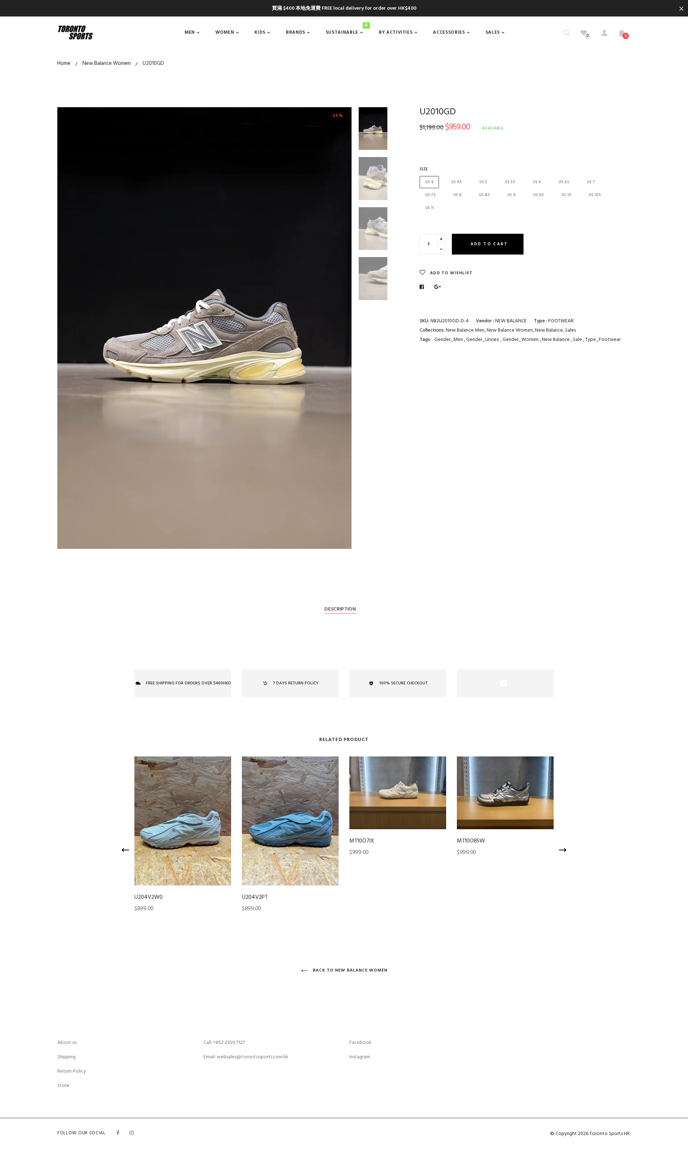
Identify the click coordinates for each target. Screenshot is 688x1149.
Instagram (359, 1057)
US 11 (429, 208)
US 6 (537, 182)
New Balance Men (465, 330)
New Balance (556, 339)
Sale (578, 339)
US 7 (590, 182)
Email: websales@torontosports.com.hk (246, 1057)
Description (340, 609)
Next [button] (341, 328)
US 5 (483, 182)
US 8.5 (484, 195)
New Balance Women (510, 330)
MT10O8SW (471, 840)
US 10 (566, 195)
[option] (204, 328)
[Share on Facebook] (424, 287)
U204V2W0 (148, 897)
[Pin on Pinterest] (438, 287)
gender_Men (448, 339)
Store (63, 1085)
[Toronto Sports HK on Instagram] (131, 1133)
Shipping (66, 1057)
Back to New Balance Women (349, 970)
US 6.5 (564, 182)
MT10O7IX (361, 840)
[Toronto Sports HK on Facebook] (117, 1133)
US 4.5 (456, 182)
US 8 (457, 195)
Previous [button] (68, 328)
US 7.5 (430, 195)
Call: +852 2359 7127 (224, 1042)
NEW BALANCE (511, 321)
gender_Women (521, 339)
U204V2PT (255, 897)
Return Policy (71, 1071)
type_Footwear (603, 339)
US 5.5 (510, 182)
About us (67, 1042)
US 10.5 (595, 195)
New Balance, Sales (555, 330)
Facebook (360, 1042)
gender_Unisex (483, 339)
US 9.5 (538, 195)
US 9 (511, 195)
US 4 (429, 182)
